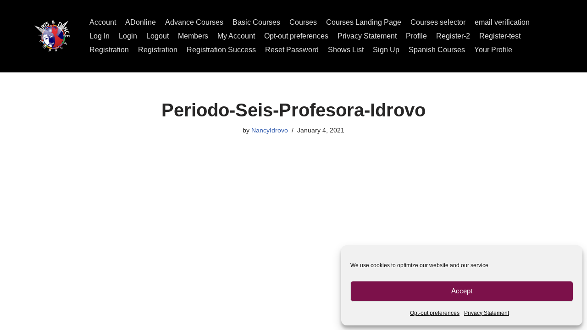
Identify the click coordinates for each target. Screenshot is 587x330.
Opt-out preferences (435, 313)
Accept (461, 291)
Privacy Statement (486, 313)
